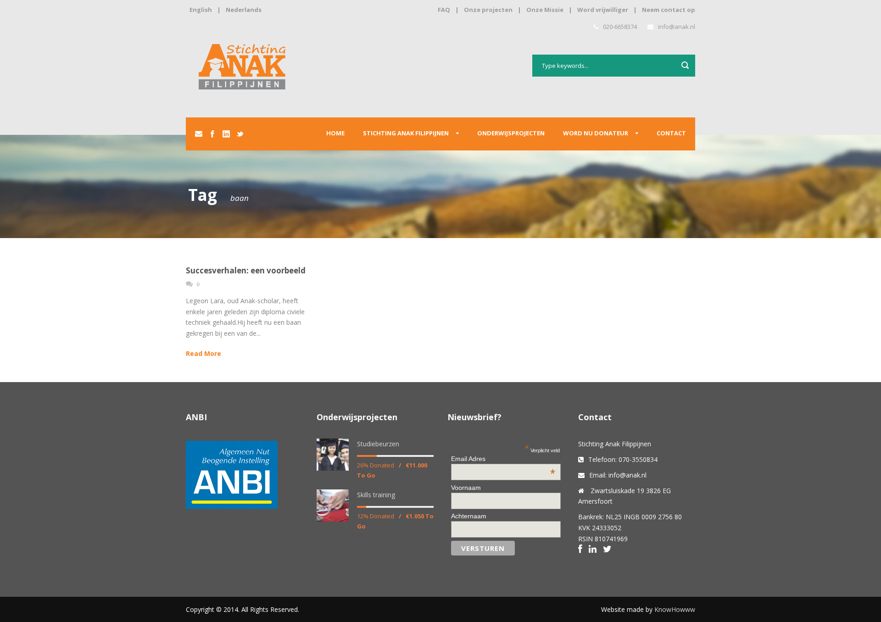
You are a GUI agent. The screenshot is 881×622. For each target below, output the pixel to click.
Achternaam (468, 516)
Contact (671, 133)
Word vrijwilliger (602, 10)
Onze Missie (544, 10)
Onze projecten (488, 10)
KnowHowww (674, 609)
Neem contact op (668, 10)
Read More (203, 353)
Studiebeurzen (378, 443)
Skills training (376, 494)
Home (335, 133)
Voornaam (466, 487)
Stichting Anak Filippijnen (406, 133)
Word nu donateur (595, 133)
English (201, 10)
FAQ (444, 10)
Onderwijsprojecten (511, 133)
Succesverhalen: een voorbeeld (246, 270)
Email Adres (503, 458)
